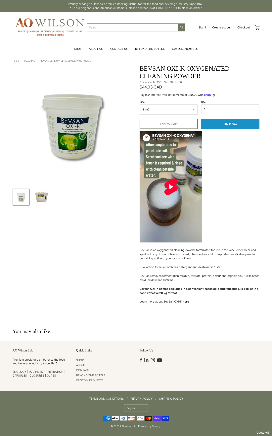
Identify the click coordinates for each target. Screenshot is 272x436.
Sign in (203, 27)
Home (16, 60)
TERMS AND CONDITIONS (106, 398)
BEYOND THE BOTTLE (150, 48)
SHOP (77, 48)
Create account (222, 27)
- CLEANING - (30, 60)
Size (142, 102)
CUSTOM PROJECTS (185, 48)
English (131, 408)
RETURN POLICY (141, 398)
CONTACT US (119, 48)
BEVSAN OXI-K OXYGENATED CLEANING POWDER (66, 60)
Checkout (243, 27)
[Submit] (181, 27)
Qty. (203, 102)
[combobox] (132, 27)
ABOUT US (96, 48)
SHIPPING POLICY (171, 398)
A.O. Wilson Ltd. (128, 426)
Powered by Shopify (149, 426)
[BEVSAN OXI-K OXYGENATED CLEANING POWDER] (21, 197)
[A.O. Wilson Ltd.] (50, 27)
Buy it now (230, 124)
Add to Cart (168, 124)
